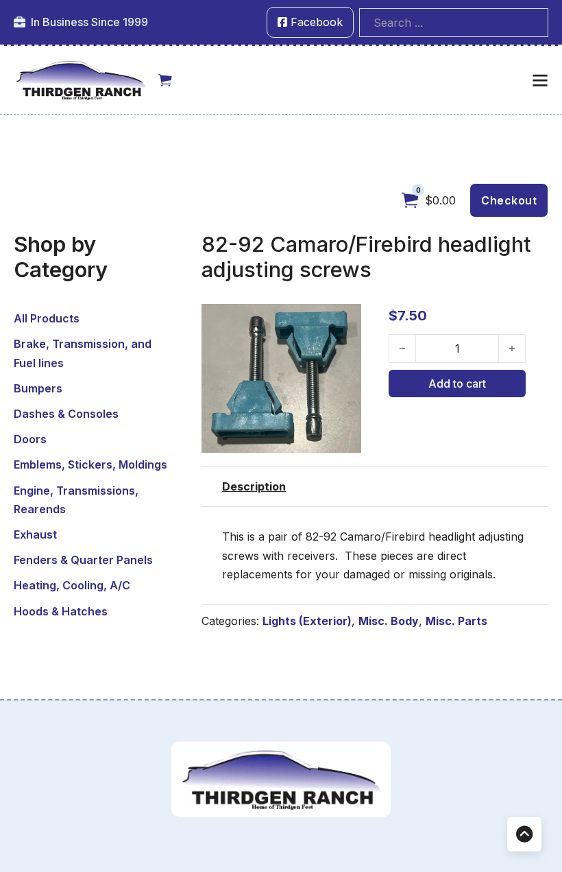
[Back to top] (524, 834)
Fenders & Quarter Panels (83, 560)
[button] (342, 322)
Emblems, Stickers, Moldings (90, 464)
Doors (30, 439)
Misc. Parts (456, 621)
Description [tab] (254, 486)
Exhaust (35, 534)
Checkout (509, 200)
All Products (47, 318)
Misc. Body (388, 621)
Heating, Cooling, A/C (72, 585)
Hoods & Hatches (61, 611)
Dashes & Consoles (66, 414)
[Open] (540, 80)
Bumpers (38, 388)
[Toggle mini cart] (165, 80)
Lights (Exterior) (307, 621)
